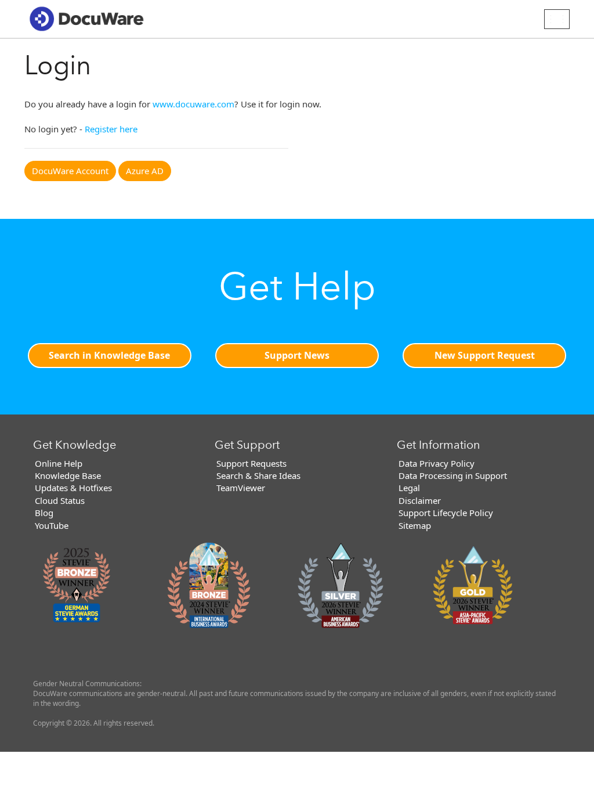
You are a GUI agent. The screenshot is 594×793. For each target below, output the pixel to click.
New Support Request (484, 355)
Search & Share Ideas (258, 475)
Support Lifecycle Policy (446, 512)
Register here (111, 129)
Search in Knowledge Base (109, 355)
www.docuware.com (193, 104)
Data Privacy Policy (437, 463)
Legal (409, 487)
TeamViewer (240, 487)
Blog (44, 512)
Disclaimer (420, 500)
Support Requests (251, 463)
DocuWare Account (70, 170)
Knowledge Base (68, 475)
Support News (297, 355)
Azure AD (145, 170)
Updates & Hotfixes (73, 487)
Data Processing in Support (453, 475)
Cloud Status (60, 500)
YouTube (51, 525)
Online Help (58, 463)
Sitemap (415, 525)
